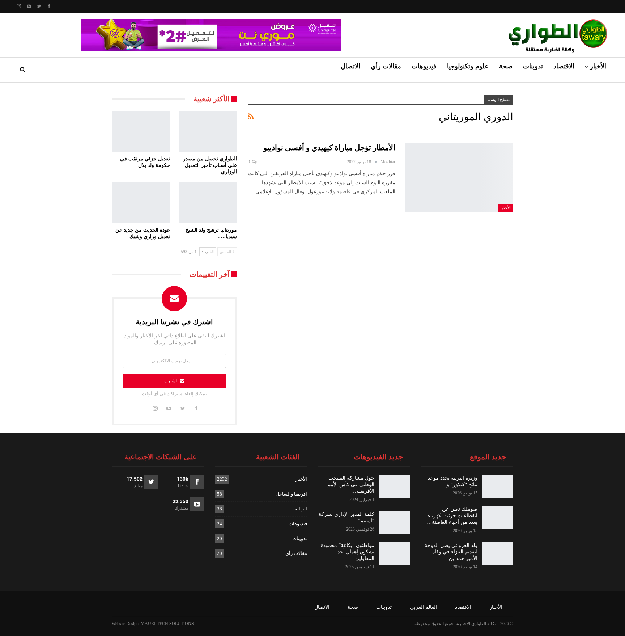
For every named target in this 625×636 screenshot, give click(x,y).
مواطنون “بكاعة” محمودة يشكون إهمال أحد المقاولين (347, 552)
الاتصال (350, 66)
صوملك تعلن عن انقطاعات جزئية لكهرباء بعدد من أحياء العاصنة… (452, 515)
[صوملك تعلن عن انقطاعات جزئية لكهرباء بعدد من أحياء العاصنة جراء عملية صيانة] (497, 517)
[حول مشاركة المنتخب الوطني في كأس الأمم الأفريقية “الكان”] (394, 486)
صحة (506, 66)
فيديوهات (424, 66)
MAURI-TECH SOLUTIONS (167, 623)
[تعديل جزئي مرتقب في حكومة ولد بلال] (141, 131)
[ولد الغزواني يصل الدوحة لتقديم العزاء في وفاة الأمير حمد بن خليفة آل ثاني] (497, 553)
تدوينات (533, 66)
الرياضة (299, 508)
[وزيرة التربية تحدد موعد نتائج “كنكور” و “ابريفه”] (497, 486)
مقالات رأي (386, 66)
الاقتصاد (563, 66)
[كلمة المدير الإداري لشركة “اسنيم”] (394, 522)
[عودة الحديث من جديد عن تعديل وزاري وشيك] (141, 202)
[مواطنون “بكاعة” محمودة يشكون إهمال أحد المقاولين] (394, 553)
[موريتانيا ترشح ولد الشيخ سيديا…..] (208, 202)
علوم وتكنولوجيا (468, 66)
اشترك (170, 380)
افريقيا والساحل (291, 494)
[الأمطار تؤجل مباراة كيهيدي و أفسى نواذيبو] (459, 177)
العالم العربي (423, 607)
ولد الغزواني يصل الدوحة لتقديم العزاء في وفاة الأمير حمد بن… (451, 552)
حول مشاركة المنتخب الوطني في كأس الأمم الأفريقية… (350, 484)
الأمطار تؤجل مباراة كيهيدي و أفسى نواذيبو (329, 147)
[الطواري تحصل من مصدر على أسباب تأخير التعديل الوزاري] (208, 131)
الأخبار (598, 66)
